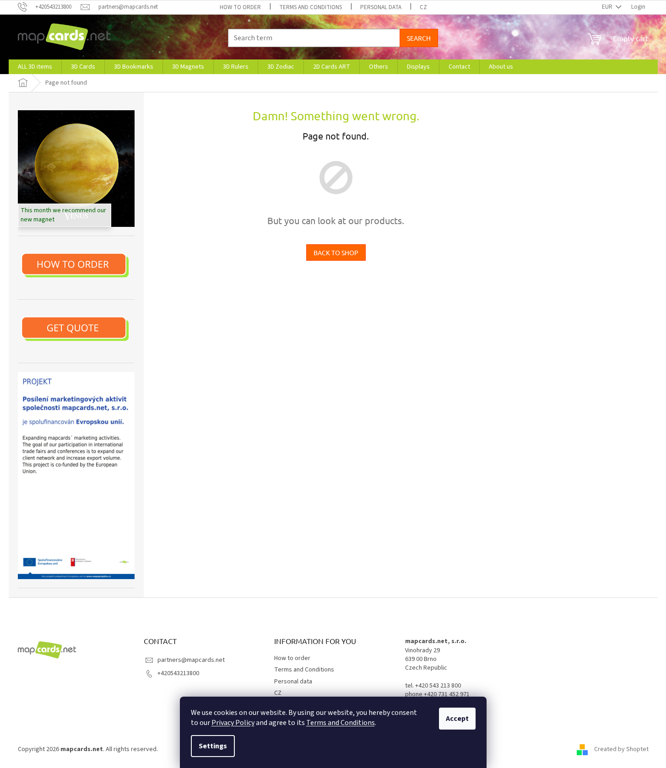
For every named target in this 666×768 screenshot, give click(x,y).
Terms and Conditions (340, 723)
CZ (423, 7)
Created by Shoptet (621, 749)
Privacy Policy (232, 723)
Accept (457, 719)
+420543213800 (178, 673)
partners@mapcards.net (191, 660)
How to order (240, 7)
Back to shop (336, 252)
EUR (608, 7)
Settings (213, 746)
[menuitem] (35, 66)
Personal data (380, 7)
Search (419, 38)
